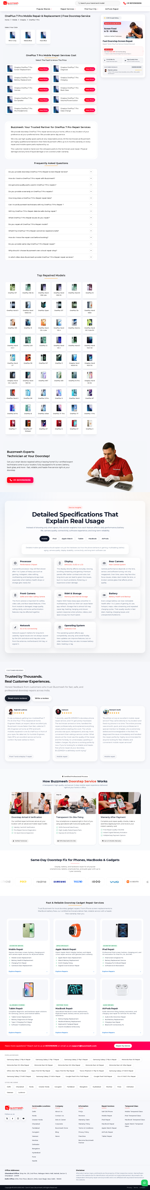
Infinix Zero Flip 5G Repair (16, 1071)
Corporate (59, 1124)
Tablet (80, 539)
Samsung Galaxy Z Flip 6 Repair (18, 1059)
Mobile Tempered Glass (134, 1111)
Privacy (129, 1187)
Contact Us (59, 1115)
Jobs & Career (60, 1120)
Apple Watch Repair (109, 1128)
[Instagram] (18, 1118)
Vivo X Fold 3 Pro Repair (126, 1076)
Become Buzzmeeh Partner (86, 1141)
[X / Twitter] (7, 1118)
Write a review (42, 698)
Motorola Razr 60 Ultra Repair (69, 1065)
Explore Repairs (28, 971)
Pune (119, 1087)
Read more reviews (17, 698)
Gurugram (58, 1087)
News (57, 1136)
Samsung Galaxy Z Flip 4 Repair (105, 1059)
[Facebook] (12, 1118)
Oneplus (23, 20)
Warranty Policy (84, 1124)
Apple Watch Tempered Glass (134, 1125)
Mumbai (109, 1087)
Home (7, 20)
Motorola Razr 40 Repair (95, 1065)
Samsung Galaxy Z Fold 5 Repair (19, 1076)
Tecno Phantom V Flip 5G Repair (92, 1071)
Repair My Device (123, 1046)
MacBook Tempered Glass (135, 1120)
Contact (142, 1187)
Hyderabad (97, 1087)
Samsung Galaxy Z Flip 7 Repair (47, 1059)
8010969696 (51, 1046)
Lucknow (21, 1092)
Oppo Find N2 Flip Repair (64, 1071)
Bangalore (83, 1087)
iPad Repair (106, 1120)
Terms (136, 1187)
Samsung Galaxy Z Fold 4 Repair (48, 1076)
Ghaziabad (20, 1087)
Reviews (82, 1115)
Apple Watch (67, 539)
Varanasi (10, 1092)
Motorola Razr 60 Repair (43, 1065)
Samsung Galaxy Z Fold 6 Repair (121, 1071)
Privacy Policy (84, 1132)
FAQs (81, 1111)
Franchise (82, 1136)
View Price (43, 69)
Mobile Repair (107, 1115)
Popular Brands (43, 9)
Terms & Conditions (86, 1128)
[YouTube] (23, 1118)
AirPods (105, 539)
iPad (54, 539)
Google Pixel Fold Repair (103, 1076)
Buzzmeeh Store (61, 1128)
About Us (58, 1111)
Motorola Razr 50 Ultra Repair (18, 1065)
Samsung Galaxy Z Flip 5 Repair (76, 1059)
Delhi (9, 1087)
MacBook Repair (108, 1124)
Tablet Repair (107, 1136)
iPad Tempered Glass (133, 1115)
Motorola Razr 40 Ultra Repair (120, 1065)
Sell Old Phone (107, 1111)
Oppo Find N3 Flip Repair (40, 1071)
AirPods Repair (112, 9)
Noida (31, 1087)
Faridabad (70, 1087)
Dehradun (130, 1087)
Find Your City (90, 9)
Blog (57, 1132)
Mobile (15, 20)
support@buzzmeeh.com (84, 1046)
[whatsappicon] (144, 1183)
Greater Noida (44, 1087)
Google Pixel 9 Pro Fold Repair (77, 1076)
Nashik (34, 1161)
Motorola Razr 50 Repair (131, 1059)
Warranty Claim (84, 1120)
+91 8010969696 (21, 480)
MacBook (93, 539)
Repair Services (67, 9)
